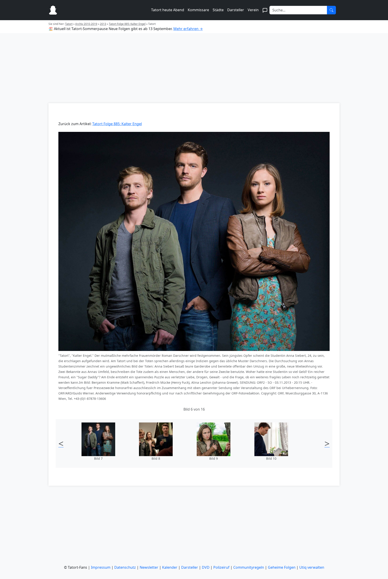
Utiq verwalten (311, 567)
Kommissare (198, 9)
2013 (103, 24)
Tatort (69, 24)
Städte (218, 9)
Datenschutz (125, 567)
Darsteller (235, 9)
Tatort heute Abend (167, 9)
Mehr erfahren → (188, 28)
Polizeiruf (221, 567)
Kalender (169, 567)
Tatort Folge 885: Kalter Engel (127, 24)
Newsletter (149, 567)
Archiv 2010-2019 (86, 24)
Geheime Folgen (281, 567)
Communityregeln (248, 567)
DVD (205, 567)
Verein (253, 9)
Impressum (100, 567)
